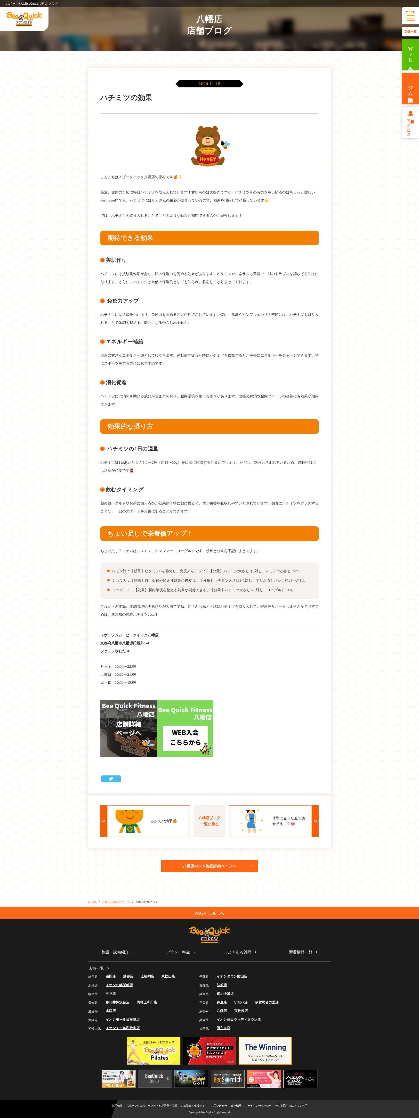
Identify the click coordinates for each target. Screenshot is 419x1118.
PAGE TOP (205, 913)
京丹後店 (241, 1011)
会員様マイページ (410, 125)
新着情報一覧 (300, 952)
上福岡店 (147, 976)
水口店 (111, 1011)
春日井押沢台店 (117, 1002)
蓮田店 (111, 976)
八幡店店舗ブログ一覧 (116, 901)
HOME (92, 901)
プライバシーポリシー (258, 1105)
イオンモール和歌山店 (123, 1028)
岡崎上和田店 (147, 1002)
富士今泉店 (225, 993)
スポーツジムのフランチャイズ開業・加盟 (151, 1105)
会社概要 (236, 1105)
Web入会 (410, 54)
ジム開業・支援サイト (194, 1105)
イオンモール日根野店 (123, 1019)
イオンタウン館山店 (232, 976)
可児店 (111, 993)
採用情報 (117, 1105)
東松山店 (168, 976)
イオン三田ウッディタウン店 (239, 1019)
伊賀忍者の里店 (267, 1002)
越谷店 (128, 976)
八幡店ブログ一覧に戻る (209, 821)
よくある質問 (239, 952)
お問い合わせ (219, 1105)
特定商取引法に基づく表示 (291, 1105)
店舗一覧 (410, 31)
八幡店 (222, 1011)
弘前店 (222, 985)
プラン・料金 (178, 952)
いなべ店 (241, 1002)
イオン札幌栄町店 (119, 985)
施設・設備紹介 (115, 952)
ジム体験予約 (410, 88)
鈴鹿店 (222, 1002)
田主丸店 (223, 1028)
